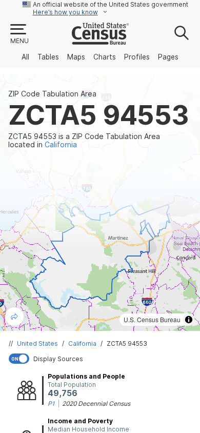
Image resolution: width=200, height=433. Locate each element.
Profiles (137, 57)
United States (37, 343)
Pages (168, 57)
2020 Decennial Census (96, 403)
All (25, 57)
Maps (76, 57)
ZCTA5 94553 (127, 343)
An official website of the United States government (110, 4)
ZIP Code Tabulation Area (52, 94)
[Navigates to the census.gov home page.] (100, 40)
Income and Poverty (80, 421)
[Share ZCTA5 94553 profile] (14, 316)
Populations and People (86, 376)
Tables (48, 57)
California (82, 343)
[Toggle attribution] (189, 319)
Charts (104, 57)
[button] (19, 34)
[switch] (102, 358)
